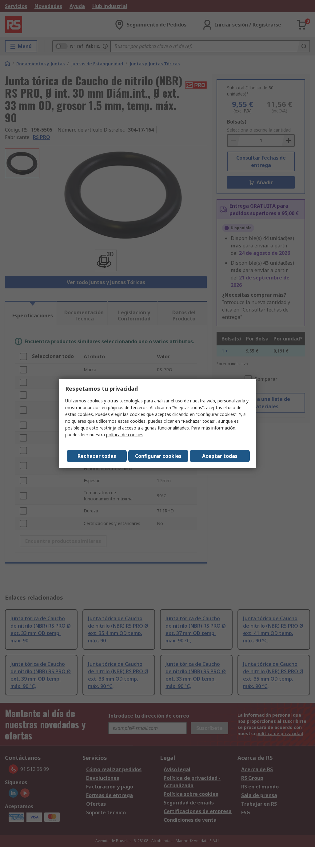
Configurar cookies (158, 456)
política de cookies (124, 435)
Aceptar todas (219, 456)
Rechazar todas (97, 456)
